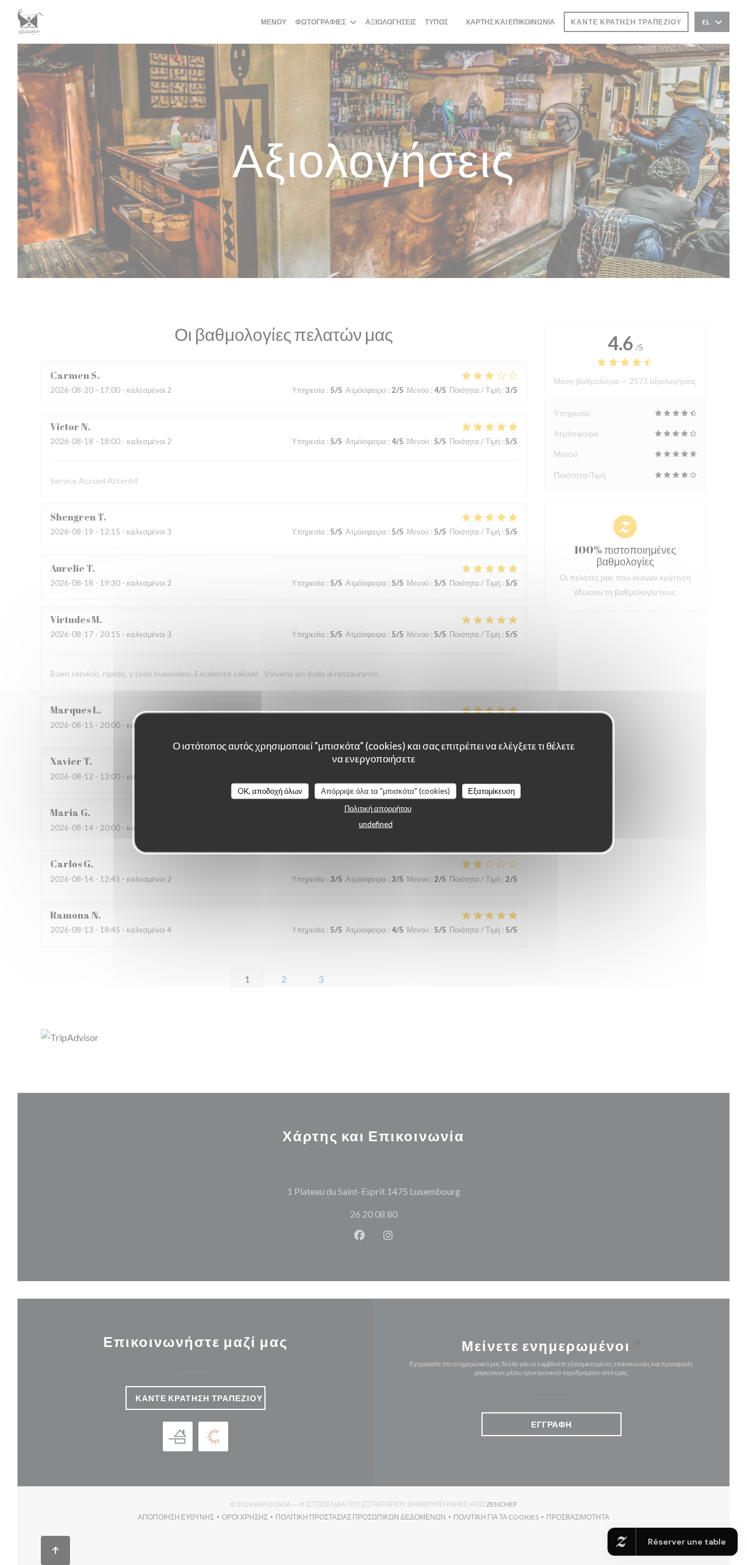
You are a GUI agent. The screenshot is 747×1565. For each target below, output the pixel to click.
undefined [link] (376, 824)
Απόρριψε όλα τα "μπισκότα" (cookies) (385, 790)
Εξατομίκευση (491, 790)
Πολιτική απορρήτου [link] (377, 808)
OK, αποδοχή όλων (270, 790)
